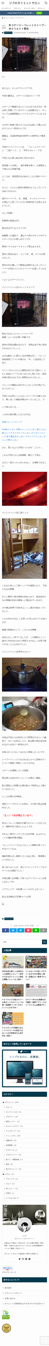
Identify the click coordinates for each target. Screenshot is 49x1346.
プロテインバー (13, 1155)
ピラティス (11, 1150)
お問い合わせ (10, 1298)
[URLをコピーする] (43, 930)
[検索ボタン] (46, 3)
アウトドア (8, 32)
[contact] (29, 1259)
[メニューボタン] (3, 3)
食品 (9, 1164)
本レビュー (12, 1188)
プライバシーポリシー (13, 1293)
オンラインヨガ (13, 1112)
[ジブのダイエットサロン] (24, 3)
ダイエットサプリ (14, 1126)
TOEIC (10, 1193)
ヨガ (9, 1107)
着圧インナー (13, 1121)
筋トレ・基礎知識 (14, 1159)
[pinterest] (26, 1259)
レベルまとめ (12, 1198)
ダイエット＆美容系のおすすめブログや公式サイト (25, 1304)
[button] (5, 930)
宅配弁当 (11, 1140)
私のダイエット (13, 1169)
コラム (9, 1174)
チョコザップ (13, 1131)
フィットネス (13, 1136)
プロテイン (12, 1117)
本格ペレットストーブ (12, 422)
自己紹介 (8, 1288)
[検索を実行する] (44, 942)
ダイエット (12, 1102)
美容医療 (11, 1145)
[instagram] (23, 1259)
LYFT (39, 13)
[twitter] (19, 1259)
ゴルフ (10, 1184)
